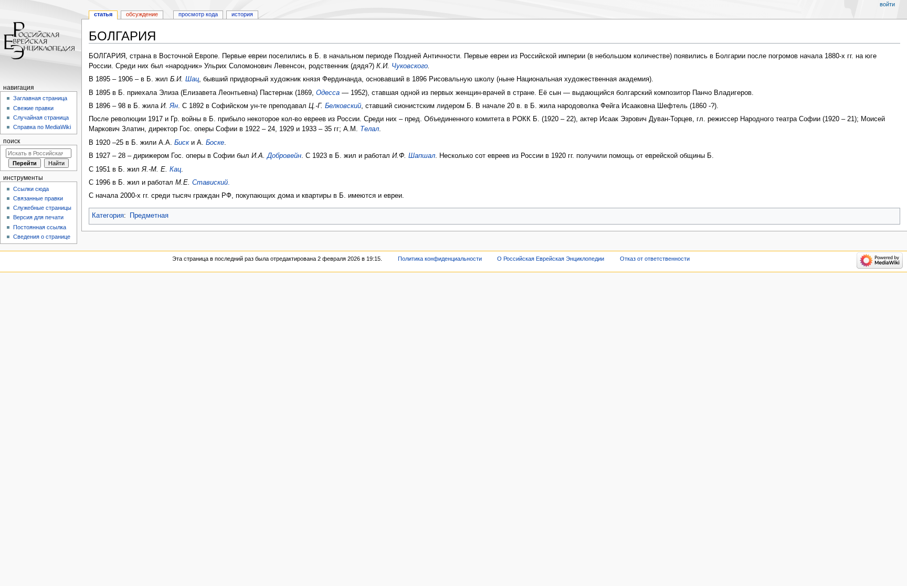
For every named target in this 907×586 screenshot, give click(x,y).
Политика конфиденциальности (440, 258)
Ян (174, 106)
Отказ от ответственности (655, 258)
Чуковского (410, 66)
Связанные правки (38, 198)
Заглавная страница (40, 98)
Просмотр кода (198, 14)
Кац (175, 169)
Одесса (328, 93)
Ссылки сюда (31, 189)
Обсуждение (142, 14)
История (242, 14)
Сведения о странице (41, 236)
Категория (108, 215)
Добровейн (284, 155)
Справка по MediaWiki (42, 127)
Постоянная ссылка (39, 227)
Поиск (11, 141)
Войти (887, 4)
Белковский (343, 106)
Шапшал (421, 155)
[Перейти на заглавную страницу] (40, 40)
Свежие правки (33, 108)
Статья (103, 14)
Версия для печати (38, 217)
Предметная (149, 215)
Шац (192, 79)
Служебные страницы (42, 208)
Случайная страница (41, 117)
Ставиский (210, 182)
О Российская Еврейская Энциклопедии (550, 258)
